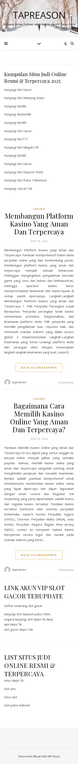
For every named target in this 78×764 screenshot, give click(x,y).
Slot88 (21, 106)
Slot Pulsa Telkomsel (32, 180)
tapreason (19, 382)
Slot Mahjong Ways (30, 98)
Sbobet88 (24, 114)
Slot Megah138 (28, 147)
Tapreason (39, 15)
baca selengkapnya (39, 367)
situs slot (10, 697)
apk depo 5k (13, 624)
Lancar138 (24, 188)
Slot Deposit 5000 (30, 172)
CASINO (39, 209)
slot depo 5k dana (40, 619)
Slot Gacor (24, 90)
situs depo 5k (14, 680)
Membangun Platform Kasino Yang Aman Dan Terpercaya (39, 223)
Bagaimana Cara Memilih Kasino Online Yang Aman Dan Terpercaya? (39, 417)
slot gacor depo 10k (18, 629)
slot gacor (35, 606)
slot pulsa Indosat (17, 705)
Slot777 (22, 139)
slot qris (10, 689)
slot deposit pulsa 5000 (33, 614)
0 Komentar (66, 382)
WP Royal (53, 756)
